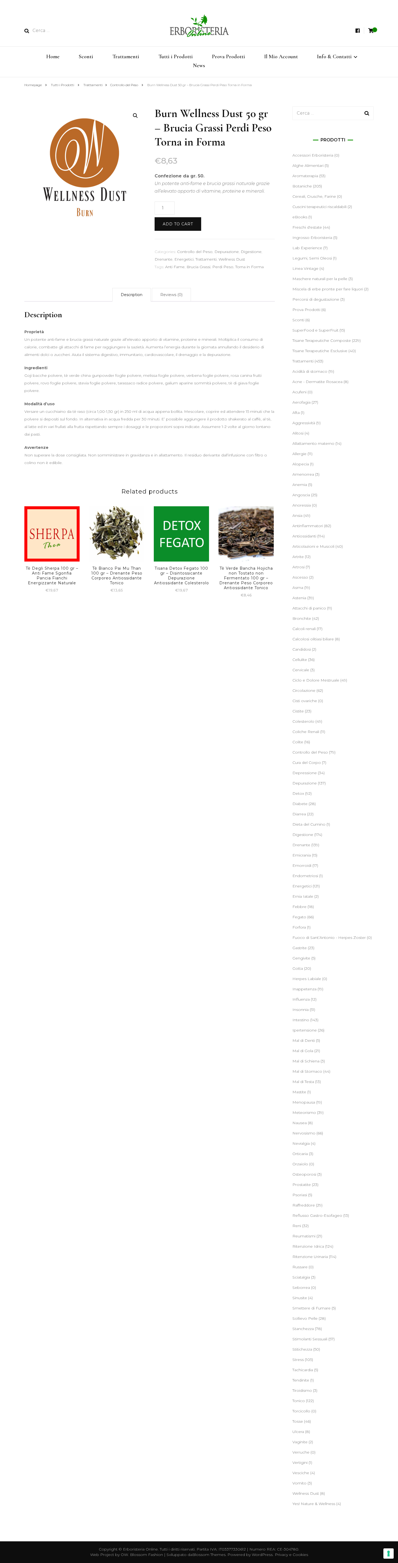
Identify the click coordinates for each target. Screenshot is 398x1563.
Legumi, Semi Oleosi (312, 258)
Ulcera (298, 1431)
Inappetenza (304, 989)
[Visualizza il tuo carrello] (371, 30)
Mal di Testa (303, 1081)
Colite (297, 742)
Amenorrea (303, 474)
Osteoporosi (304, 1174)
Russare (300, 1266)
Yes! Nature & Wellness (313, 1503)
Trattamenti (125, 56)
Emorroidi (301, 865)
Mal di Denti (303, 1040)
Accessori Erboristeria (312, 155)
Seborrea (301, 1287)
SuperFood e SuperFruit (315, 330)
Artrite (298, 556)
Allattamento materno (313, 443)
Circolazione (303, 690)
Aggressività (303, 422)
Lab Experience (307, 247)
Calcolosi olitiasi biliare (313, 639)
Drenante (163, 259)
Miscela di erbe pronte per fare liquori (327, 289)
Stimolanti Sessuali (309, 1339)
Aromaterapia (305, 175)
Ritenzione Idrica (308, 1246)
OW (124, 1554)
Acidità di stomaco (309, 371)
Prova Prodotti (228, 56)
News (199, 65)
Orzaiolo (300, 1164)
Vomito (299, 1483)
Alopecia (300, 464)
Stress (298, 1359)
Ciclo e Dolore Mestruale (315, 680)
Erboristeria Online (140, 1549)
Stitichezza (302, 1349)
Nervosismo (303, 1133)
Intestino (300, 1019)
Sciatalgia (301, 1277)
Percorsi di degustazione (315, 299)
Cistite (298, 711)
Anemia (299, 484)
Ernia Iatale (302, 896)
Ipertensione (304, 1030)
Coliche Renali (305, 731)
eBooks (299, 217)
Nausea (299, 1122)
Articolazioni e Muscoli (313, 546)
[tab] (131, 294)
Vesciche (300, 1472)
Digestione (251, 251)
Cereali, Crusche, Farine (314, 196)
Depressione (304, 772)
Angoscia (301, 494)
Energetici (184, 259)
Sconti (86, 56)
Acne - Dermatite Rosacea (317, 381)
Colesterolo (303, 721)
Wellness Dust (231, 259)
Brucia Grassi (198, 266)
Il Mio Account (281, 56)
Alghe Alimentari (308, 165)
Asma (297, 587)
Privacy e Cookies (291, 1554)
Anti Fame (175, 266)
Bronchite (301, 618)
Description (131, 294)
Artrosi (298, 567)
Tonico (298, 1400)
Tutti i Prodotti (175, 56)
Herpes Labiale (306, 978)
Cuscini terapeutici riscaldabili (319, 206)
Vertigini (300, 1462)
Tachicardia (302, 1369)
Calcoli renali (304, 628)
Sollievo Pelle (305, 1318)
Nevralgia (301, 1143)
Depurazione (226, 251)
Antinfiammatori (307, 525)
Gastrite (299, 947)
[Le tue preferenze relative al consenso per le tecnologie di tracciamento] (388, 1553)
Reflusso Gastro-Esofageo (317, 1215)
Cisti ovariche (304, 700)
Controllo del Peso (195, 251)
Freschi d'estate (307, 227)
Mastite (299, 1091)
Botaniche (302, 186)
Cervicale (300, 669)
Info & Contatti (334, 56)
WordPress (262, 1554)
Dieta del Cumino (308, 824)
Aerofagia (301, 402)
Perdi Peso (222, 266)
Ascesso (300, 577)
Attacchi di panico (309, 608)
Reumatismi (303, 1236)
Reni (296, 1225)
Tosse (297, 1421)
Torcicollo (301, 1411)
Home (53, 56)
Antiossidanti (304, 536)
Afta (296, 412)
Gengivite (301, 958)
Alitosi (298, 433)
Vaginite (300, 1441)
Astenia (299, 597)
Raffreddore (303, 1205)
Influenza (301, 999)
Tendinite (300, 1380)
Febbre (299, 906)
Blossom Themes (209, 1554)
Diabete (300, 803)
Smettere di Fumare (311, 1308)
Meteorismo (304, 1112)
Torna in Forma (249, 266)
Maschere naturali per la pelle (319, 278)
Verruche (300, 1452)
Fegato (299, 917)
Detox (298, 793)
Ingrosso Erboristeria (312, 237)
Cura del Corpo (306, 762)
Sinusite (299, 1297)
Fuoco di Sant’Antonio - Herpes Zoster (329, 937)
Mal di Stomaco (307, 1071)
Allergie (299, 453)
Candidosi (301, 649)
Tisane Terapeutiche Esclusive (319, 350)
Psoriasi (299, 1194)
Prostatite (301, 1184)
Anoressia (301, 505)
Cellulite (299, 659)
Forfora (299, 927)
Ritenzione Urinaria (310, 1256)
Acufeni (299, 392)
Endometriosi (305, 875)
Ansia (297, 515)
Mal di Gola (302, 1050)
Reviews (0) (171, 294)
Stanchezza (303, 1328)
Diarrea (299, 814)
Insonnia (300, 1009)
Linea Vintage (305, 268)
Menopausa (303, 1102)
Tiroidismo (302, 1390)
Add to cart (178, 224)
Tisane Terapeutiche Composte (321, 340)
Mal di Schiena (305, 1061)
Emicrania (301, 855)
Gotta (297, 968)
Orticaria (300, 1153)
